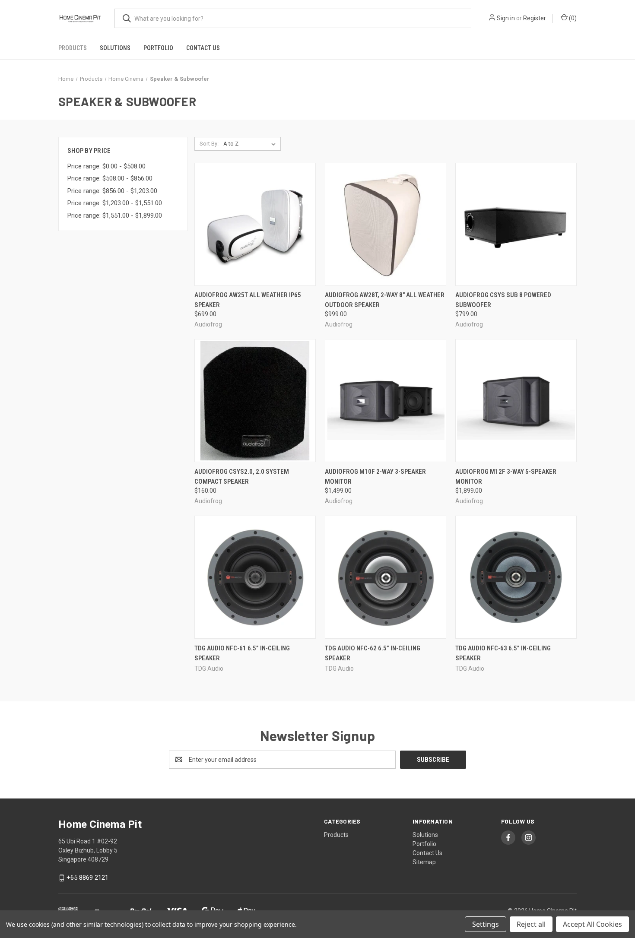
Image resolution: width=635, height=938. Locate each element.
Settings (485, 924)
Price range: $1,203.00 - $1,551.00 (114, 203)
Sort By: (209, 143)
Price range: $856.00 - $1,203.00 (112, 191)
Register (534, 18)
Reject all (531, 924)
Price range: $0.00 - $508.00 (106, 166)
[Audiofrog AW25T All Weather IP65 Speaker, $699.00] (255, 224)
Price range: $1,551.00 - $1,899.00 (114, 215)
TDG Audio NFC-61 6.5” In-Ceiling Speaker (242, 653)
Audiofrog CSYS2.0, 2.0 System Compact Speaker (241, 476)
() (572, 18)
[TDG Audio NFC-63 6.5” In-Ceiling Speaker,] (516, 577)
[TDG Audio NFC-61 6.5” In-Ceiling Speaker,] (255, 577)
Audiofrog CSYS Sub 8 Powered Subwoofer (503, 300)
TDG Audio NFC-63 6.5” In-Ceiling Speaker (503, 653)
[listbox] (251, 143)
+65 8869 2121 (87, 877)
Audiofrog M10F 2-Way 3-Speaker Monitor (375, 476)
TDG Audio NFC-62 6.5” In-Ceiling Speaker (372, 653)
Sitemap (424, 862)
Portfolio (158, 47)
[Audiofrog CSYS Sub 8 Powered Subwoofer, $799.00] (516, 224)
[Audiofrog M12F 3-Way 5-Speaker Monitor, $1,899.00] (516, 400)
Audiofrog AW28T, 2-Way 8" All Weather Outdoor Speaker (384, 300)
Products (72, 47)
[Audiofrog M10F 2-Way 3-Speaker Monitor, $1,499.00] (385, 400)
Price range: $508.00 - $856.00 (109, 178)
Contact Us (203, 47)
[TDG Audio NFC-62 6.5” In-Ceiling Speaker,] (385, 577)
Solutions (115, 47)
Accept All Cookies (592, 924)
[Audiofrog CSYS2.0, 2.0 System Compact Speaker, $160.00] (255, 400)
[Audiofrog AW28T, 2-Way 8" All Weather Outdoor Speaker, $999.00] (385, 224)
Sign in (506, 18)
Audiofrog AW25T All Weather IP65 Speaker (247, 300)
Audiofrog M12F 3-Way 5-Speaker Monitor (505, 476)
